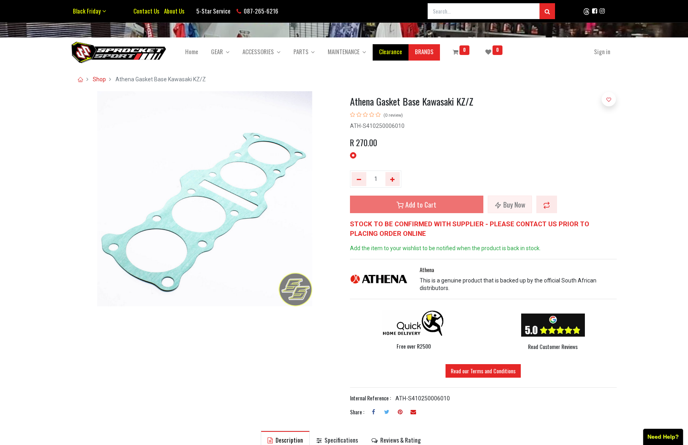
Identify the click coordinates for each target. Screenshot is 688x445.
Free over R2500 (414, 346)
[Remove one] (359, 179)
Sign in (602, 51)
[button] (546, 204)
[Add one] (392, 179)
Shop (99, 79)
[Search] (547, 11)
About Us (173, 10)
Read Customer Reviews (553, 346)
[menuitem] (192, 51)
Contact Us (146, 10)
